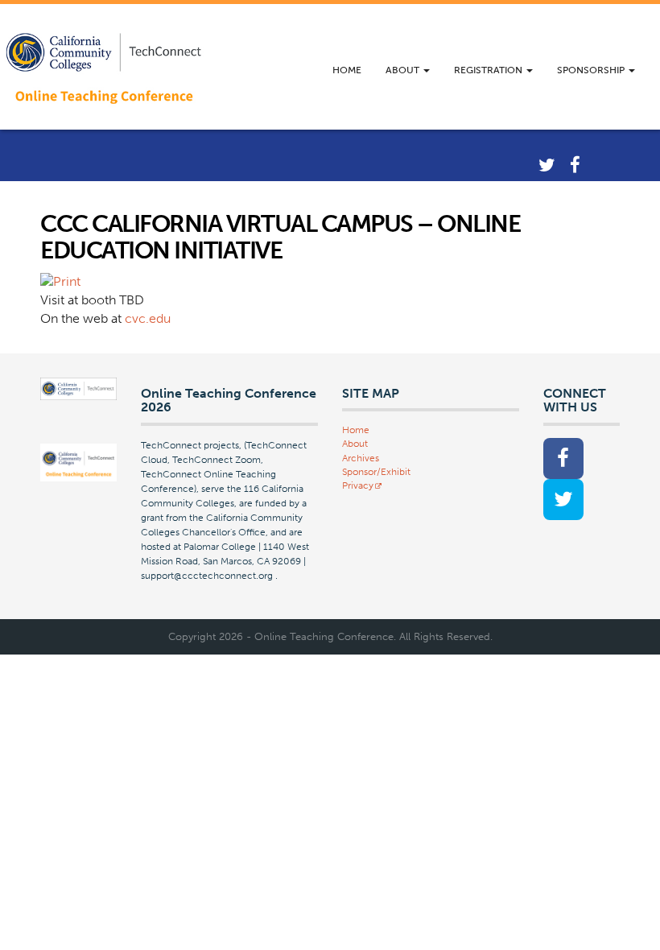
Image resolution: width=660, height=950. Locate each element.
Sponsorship (592, 70)
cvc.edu (148, 318)
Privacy (357, 485)
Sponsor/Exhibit (376, 471)
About (404, 70)
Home (346, 70)
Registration (489, 70)
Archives (360, 458)
